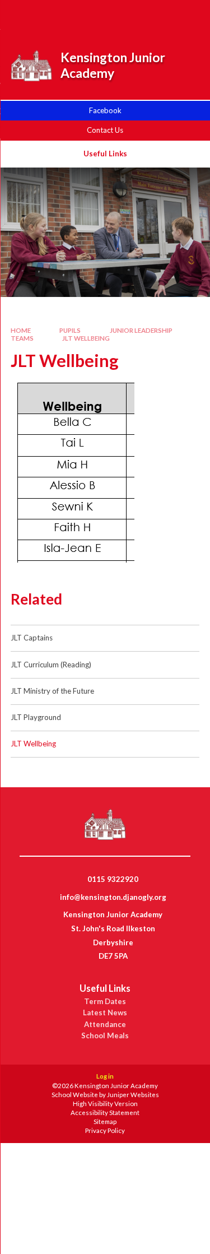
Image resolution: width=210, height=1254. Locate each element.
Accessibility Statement (105, 1112)
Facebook (105, 110)
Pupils (70, 330)
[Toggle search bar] (130, 16)
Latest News (105, 1013)
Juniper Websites (133, 1094)
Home (21, 330)
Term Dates (105, 1001)
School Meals (105, 1036)
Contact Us (105, 130)
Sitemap (105, 1121)
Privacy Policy (105, 1130)
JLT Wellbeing (86, 338)
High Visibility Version (105, 1103)
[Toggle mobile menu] (187, 15)
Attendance (105, 1024)
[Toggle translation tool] (158, 16)
